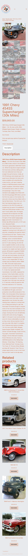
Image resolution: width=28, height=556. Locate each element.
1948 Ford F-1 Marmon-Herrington (14, 501)
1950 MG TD (14, 465)
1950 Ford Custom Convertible (14, 538)
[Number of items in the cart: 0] (26, 9)
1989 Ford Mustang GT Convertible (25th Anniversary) (14, 391)
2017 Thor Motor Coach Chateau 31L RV (14, 428)
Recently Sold (9, 18)
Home (3, 18)
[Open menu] (15, 9)
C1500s (12, 192)
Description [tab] (7, 148)
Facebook (5, 551)
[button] (23, 25)
